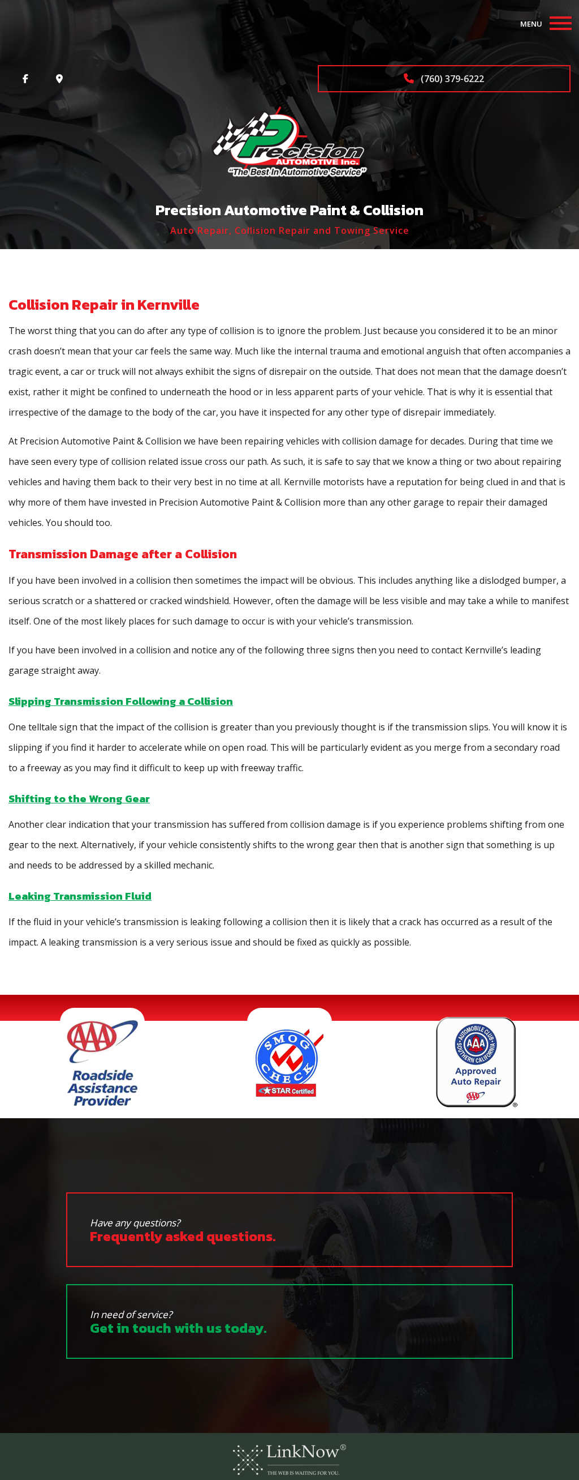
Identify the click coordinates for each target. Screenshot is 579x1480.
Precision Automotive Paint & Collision (289, 210)
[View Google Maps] (59, 78)
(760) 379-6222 (451, 78)
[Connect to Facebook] (25, 78)
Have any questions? (183, 1231)
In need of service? (178, 1323)
